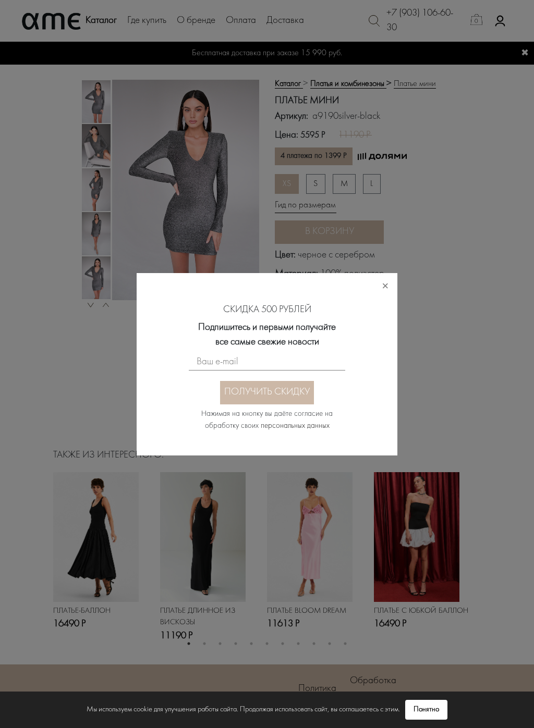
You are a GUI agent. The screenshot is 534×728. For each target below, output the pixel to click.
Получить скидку (267, 392)
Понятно (426, 709)
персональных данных (295, 426)
